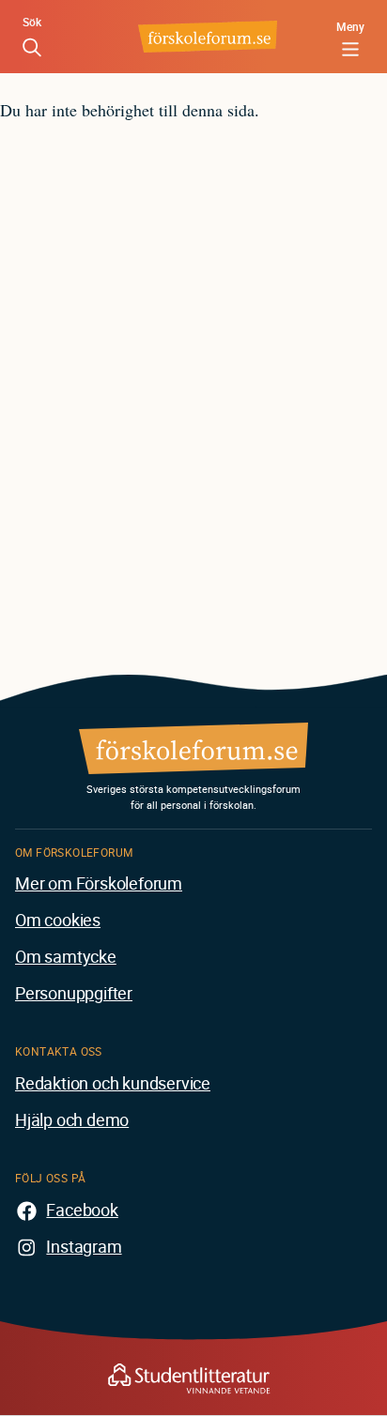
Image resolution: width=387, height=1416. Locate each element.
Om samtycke (65, 956)
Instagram (83, 1246)
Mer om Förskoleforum (98, 883)
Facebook (81, 1209)
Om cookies (58, 919)
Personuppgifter (73, 993)
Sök (32, 21)
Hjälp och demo (72, 1119)
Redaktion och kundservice (112, 1083)
